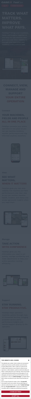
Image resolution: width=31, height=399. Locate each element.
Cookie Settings (15, 392)
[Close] (29, 360)
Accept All (15, 396)
